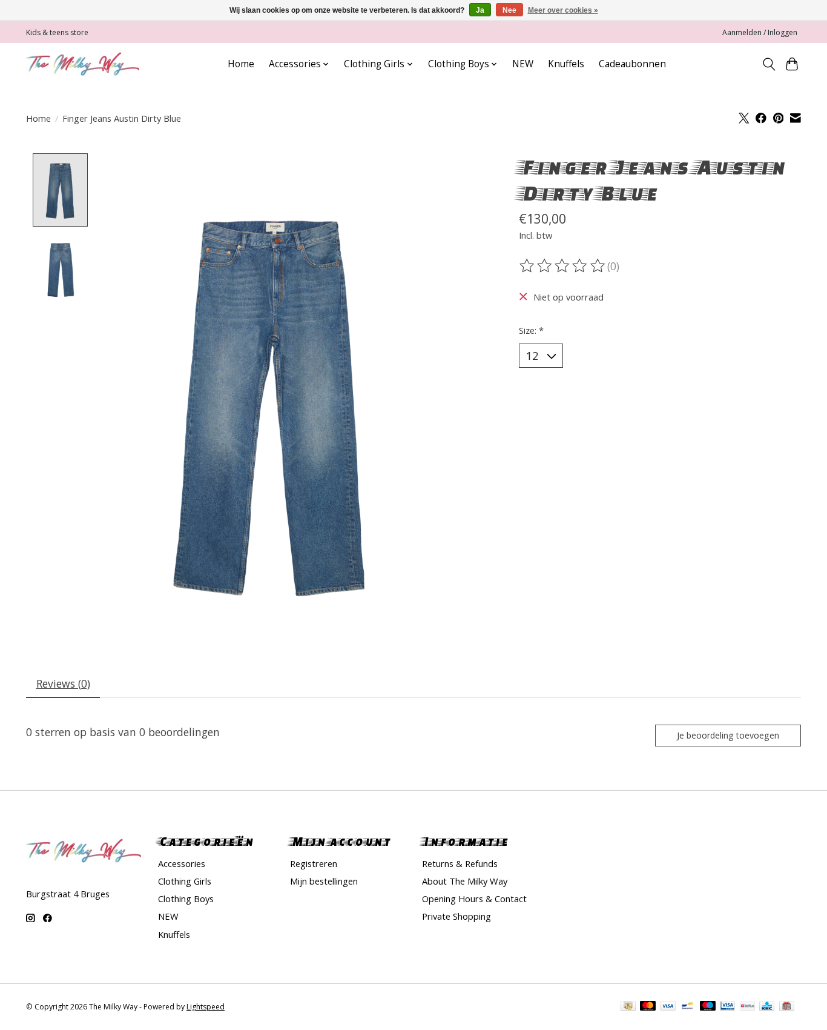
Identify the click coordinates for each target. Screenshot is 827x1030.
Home (241, 64)
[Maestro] (708, 1007)
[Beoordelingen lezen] (563, 266)
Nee (509, 10)
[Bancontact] (687, 1007)
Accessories (181, 863)
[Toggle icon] (768, 64)
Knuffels (566, 64)
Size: (531, 330)
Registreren (313, 863)
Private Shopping (456, 916)
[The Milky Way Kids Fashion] (82, 64)
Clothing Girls (184, 881)
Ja (480, 10)
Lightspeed (205, 1007)
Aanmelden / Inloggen (759, 32)
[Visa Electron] (727, 1007)
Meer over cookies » (563, 10)
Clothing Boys (186, 898)
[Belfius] (747, 1007)
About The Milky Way (464, 881)
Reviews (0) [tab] (63, 683)
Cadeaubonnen (632, 64)
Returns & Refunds (460, 863)
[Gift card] (786, 1007)
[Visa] (668, 1007)
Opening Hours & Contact (474, 898)
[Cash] (628, 1007)
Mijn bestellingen (324, 881)
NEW (522, 64)
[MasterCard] (648, 1007)
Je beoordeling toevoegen (728, 735)
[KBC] (766, 1007)
